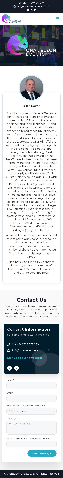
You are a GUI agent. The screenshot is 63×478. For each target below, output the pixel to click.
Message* (11, 418)
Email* (9, 392)
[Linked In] (16, 368)
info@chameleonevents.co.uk (33, 6)
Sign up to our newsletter (24, 357)
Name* (10, 380)
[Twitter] (9, 368)
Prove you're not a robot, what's (28, 438)
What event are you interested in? (25, 405)
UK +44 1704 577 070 (33, 2)
